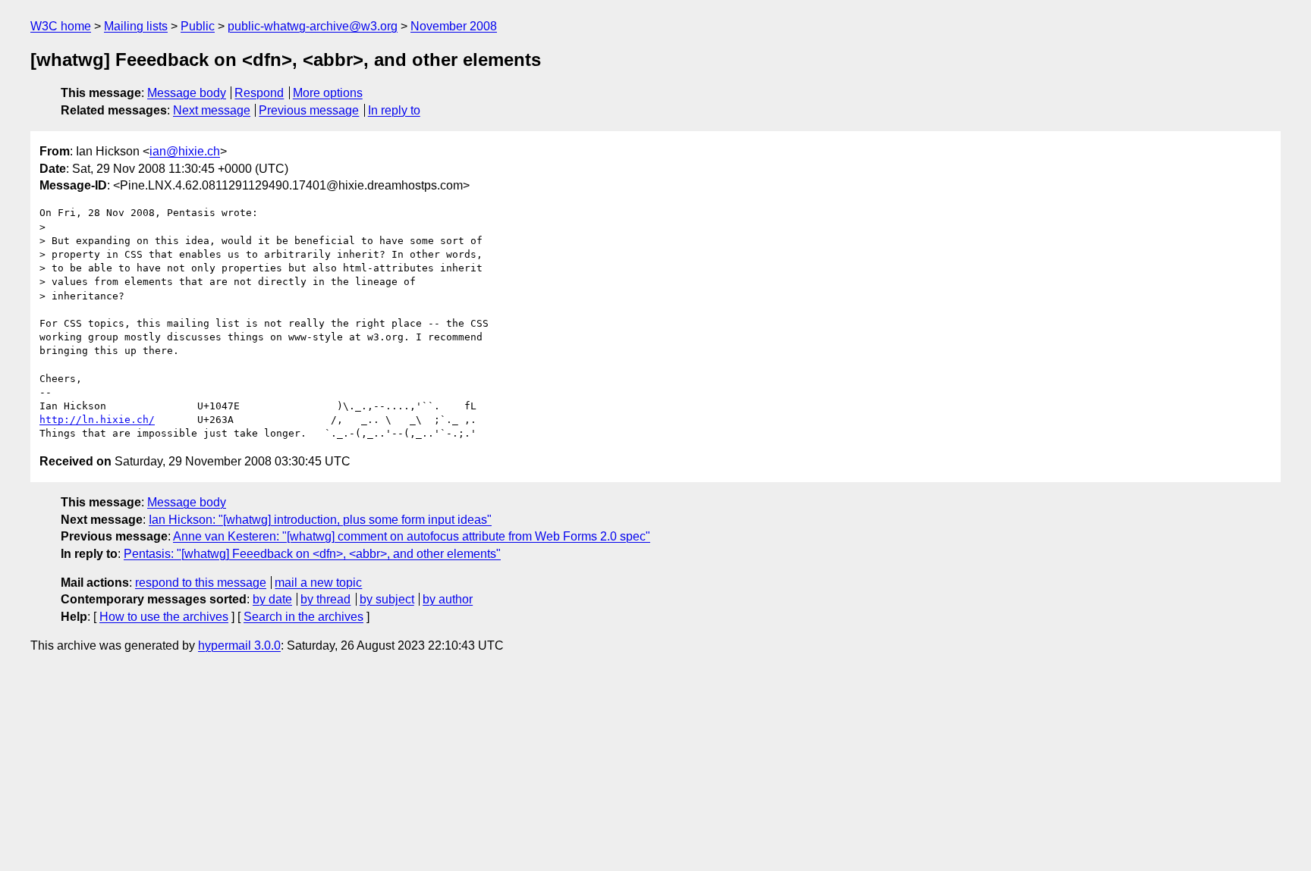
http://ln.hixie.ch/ (97, 419)
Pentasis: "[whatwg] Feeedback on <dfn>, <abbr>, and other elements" (312, 553)
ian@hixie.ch (184, 151)
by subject (387, 599)
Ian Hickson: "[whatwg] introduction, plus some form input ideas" (320, 519)
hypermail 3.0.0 (239, 645)
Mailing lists (136, 26)
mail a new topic (318, 582)
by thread (325, 599)
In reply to (394, 110)
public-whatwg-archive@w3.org (313, 26)
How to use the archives (163, 616)
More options (328, 92)
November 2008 (453, 26)
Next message (211, 110)
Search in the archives (303, 616)
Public (198, 26)
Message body (186, 92)
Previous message (309, 110)
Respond (259, 92)
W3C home (60, 26)
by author (448, 599)
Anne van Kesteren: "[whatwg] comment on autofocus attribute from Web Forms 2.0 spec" (411, 536)
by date (272, 599)
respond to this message (200, 582)
